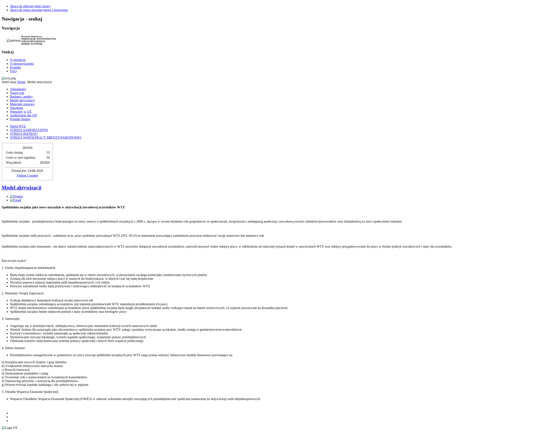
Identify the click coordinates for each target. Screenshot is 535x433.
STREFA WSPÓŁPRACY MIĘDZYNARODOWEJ (45, 137)
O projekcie (17, 60)
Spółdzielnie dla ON (23, 115)
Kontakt (15, 67)
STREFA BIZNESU (24, 133)
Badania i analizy (21, 96)
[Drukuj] (16, 196)
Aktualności (18, 89)
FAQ (13, 71)
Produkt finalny (20, 119)
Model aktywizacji (22, 100)
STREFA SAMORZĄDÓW (29, 130)
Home (21, 82)
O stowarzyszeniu (22, 63)
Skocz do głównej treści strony (30, 6)
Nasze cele (17, 93)
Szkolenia (16, 108)
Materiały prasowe (22, 104)
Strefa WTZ (18, 126)
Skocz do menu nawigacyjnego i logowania (39, 10)
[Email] (15, 200)
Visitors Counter (27, 175)
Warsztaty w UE (21, 111)
